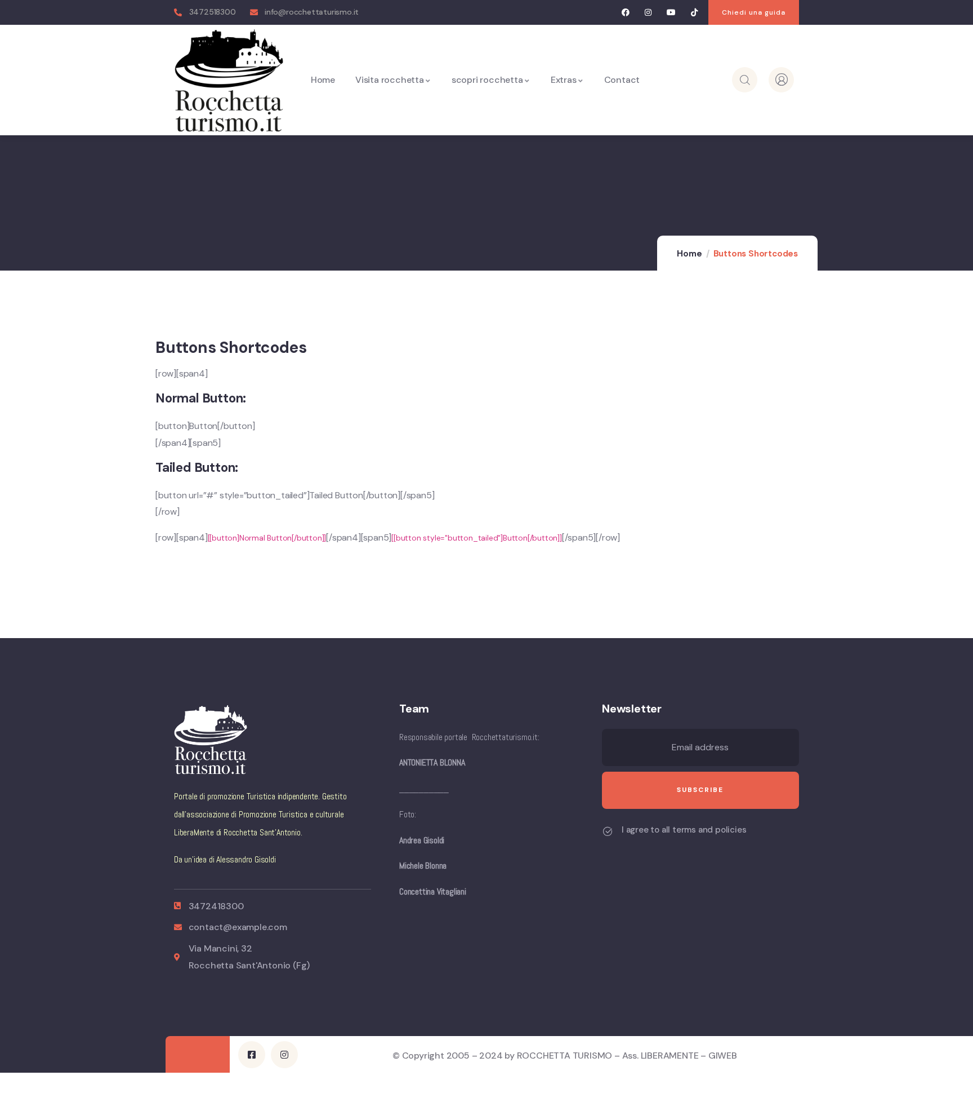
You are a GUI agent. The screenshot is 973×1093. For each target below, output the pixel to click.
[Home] (229, 80)
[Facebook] (625, 12)
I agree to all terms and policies (684, 829)
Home (689, 253)
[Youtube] (671, 12)
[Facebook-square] (251, 1054)
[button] (753, 12)
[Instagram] (648, 12)
